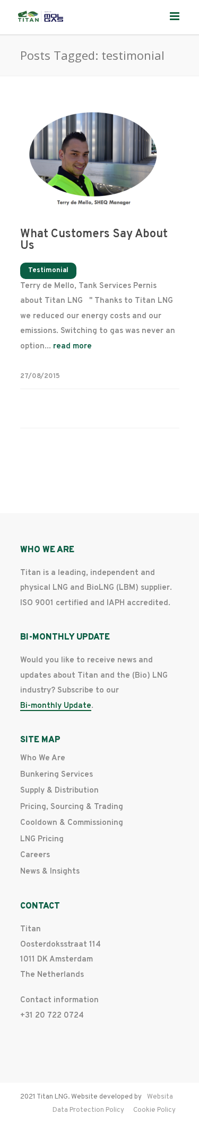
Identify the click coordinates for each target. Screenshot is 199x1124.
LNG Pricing (42, 839)
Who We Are (42, 758)
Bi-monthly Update (55, 706)
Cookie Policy (154, 1110)
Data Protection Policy (88, 1110)
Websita (160, 1097)
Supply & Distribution (59, 791)
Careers (35, 855)
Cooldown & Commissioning (71, 823)
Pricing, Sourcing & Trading (71, 807)
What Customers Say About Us (94, 240)
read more (72, 346)
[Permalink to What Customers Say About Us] (99, 161)
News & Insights (50, 872)
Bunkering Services (56, 775)
